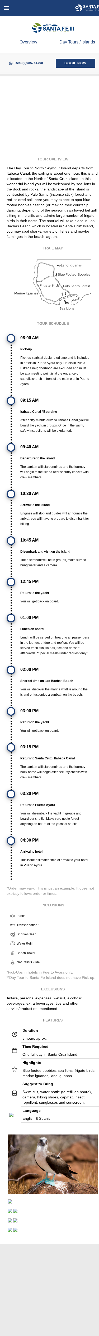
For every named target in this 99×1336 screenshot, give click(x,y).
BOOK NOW (75, 63)
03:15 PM (29, 747)
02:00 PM (29, 669)
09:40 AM (29, 447)
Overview (28, 42)
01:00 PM (29, 617)
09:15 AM (29, 400)
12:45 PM (29, 581)
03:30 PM (29, 793)
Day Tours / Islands (77, 42)
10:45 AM (29, 540)
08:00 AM (29, 338)
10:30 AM (29, 493)
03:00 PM (29, 711)
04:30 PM (29, 840)
